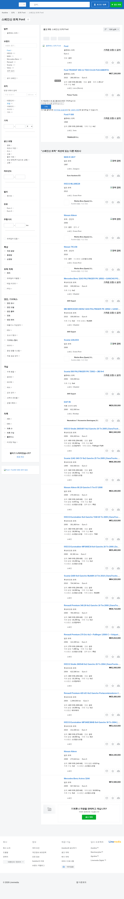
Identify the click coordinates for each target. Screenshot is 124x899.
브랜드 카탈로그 (38, 865)
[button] (112, 62)
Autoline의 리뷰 (38, 861)
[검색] (32, 4)
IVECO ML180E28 (72, 184)
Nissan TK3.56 (70, 247)
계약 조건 (35, 848)
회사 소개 (6, 848)
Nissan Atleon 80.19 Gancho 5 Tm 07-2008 (83, 487)
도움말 (5, 852)
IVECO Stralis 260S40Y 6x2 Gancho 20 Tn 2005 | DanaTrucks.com (94, 429)
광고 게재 (89, 817)
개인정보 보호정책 (61, 110)
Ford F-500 (69, 115)
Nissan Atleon (70, 215)
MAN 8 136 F (69, 157)
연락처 (5, 857)
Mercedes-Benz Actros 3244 (77, 779)
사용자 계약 (74, 110)
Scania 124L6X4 (71, 340)
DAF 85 (67, 402)
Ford (66, 46)
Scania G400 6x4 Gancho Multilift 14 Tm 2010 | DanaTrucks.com (93, 576)
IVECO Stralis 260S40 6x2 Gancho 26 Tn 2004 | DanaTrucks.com (93, 664)
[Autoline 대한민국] (9, 4)
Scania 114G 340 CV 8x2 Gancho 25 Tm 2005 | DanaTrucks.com (93, 458)
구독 (46, 107)
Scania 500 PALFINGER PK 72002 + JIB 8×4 (84, 372)
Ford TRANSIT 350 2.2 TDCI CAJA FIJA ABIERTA (86, 70)
